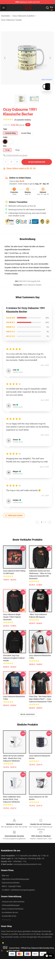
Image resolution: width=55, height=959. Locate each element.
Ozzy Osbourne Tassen (11, 20)
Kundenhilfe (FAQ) (9, 916)
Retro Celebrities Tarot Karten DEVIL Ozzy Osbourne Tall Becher (12, 799)
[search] (47, 7)
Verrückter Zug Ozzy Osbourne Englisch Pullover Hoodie (14, 658)
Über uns (5, 875)
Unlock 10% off (5, 947)
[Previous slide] (5, 58)
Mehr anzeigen (27, 714)
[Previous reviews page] (37, 522)
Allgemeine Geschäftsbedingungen (15, 879)
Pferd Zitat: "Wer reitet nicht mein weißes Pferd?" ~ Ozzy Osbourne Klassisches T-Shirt (40, 699)
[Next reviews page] (49, 522)
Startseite (5, 16)
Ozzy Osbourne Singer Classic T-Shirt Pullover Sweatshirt (12, 617)
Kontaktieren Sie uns (10, 912)
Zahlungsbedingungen (11, 905)
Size (5, 146)
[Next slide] (50, 58)
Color (5, 137)
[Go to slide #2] (34, 99)
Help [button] (50, 956)
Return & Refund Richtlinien (12, 909)
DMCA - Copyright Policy (11, 886)
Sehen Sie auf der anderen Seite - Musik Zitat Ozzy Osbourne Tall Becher (13, 758)
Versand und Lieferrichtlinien (13, 902)
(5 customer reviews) (22, 120)
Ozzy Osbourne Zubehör (23, 16)
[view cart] (51, 7)
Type (5, 129)
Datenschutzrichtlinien (11, 883)
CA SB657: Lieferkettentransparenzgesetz (18, 890)
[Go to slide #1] (21, 99)
